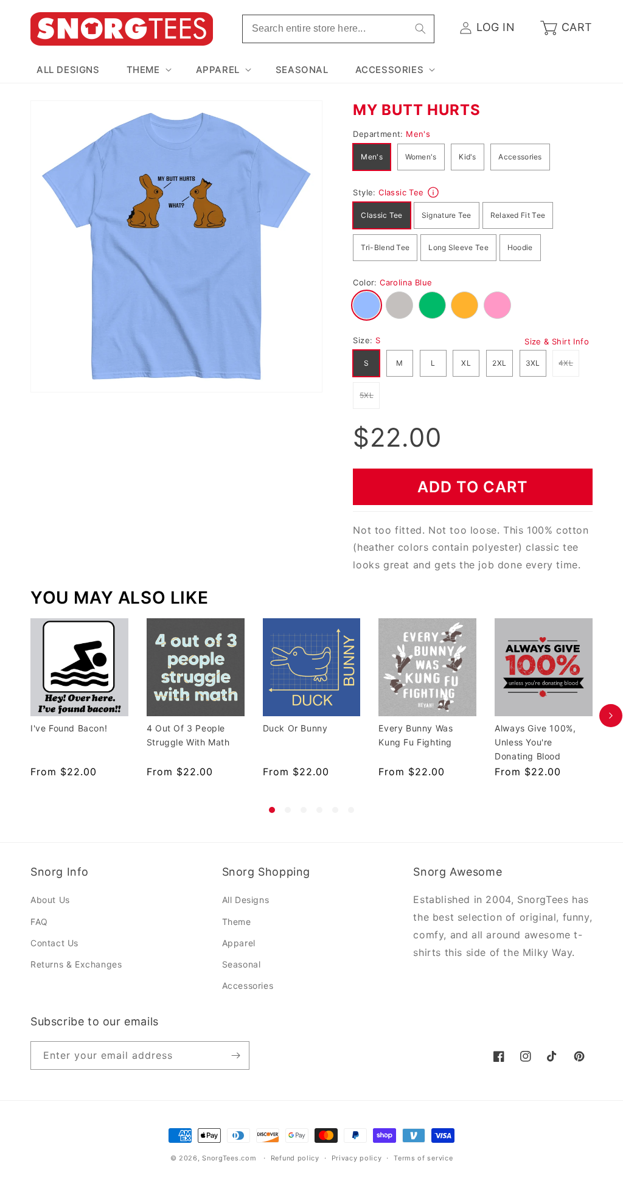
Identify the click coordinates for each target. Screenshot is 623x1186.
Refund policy (295, 1158)
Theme (236, 921)
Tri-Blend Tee (385, 247)
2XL (499, 363)
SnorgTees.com (229, 1158)
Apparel (239, 943)
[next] (611, 715)
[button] (147, 70)
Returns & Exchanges (76, 964)
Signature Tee (447, 215)
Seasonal (241, 964)
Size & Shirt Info (556, 341)
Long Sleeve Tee (458, 247)
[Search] (420, 28)
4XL (569, 363)
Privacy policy (357, 1158)
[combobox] (338, 29)
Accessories (519, 156)
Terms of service (423, 1158)
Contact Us (54, 943)
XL (466, 363)
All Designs (246, 900)
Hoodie (520, 247)
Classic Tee (381, 215)
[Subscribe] (235, 1055)
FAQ (39, 921)
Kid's (467, 156)
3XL (533, 363)
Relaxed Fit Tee (518, 215)
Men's (372, 156)
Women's (421, 156)
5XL (370, 395)
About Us (50, 900)
